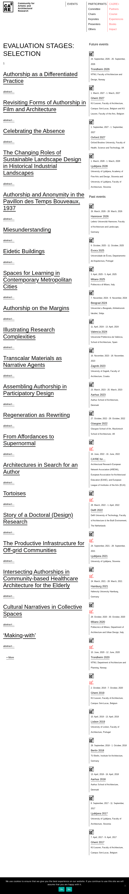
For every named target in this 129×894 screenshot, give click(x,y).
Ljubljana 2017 (99, 813)
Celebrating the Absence (34, 131)
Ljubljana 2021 (99, 556)
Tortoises (14, 493)
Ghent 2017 (97, 842)
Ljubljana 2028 (99, 166)
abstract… (8, 91)
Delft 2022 (97, 510)
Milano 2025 (98, 279)
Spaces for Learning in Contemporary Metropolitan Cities (37, 280)
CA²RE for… (98, 459)
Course (113, 14)
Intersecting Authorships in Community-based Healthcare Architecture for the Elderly (40, 578)
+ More (10, 657)
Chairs (92, 14)
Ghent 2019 (97, 692)
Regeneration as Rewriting (36, 415)
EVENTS (72, 4)
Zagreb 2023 (98, 365)
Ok (61, 889)
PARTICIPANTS (97, 4)
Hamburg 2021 (99, 586)
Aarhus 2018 (98, 779)
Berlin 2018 (97, 750)
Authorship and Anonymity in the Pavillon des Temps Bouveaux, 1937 (43, 201)
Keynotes (93, 19)
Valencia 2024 (99, 331)
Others (92, 29)
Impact (113, 29)
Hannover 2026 (100, 216)
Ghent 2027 (97, 98)
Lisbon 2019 (98, 721)
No (69, 889)
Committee (94, 9)
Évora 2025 (97, 250)
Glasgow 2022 (99, 423)
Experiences (116, 19)
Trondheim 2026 (100, 69)
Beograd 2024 (99, 302)
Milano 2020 (98, 621)
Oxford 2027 (98, 137)
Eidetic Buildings (24, 251)
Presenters (94, 24)
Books (112, 24)
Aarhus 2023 (98, 394)
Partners (114, 9)
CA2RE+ (114, 4)
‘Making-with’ (19, 635)
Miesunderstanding (27, 229)
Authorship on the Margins (36, 308)
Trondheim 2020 (100, 657)
